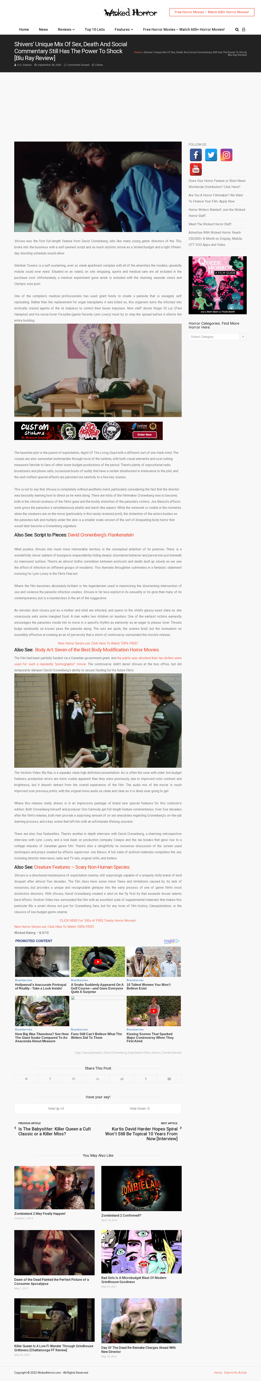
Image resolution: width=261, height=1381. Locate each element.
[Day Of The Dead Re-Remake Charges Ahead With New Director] (141, 1321)
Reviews (64, 29)
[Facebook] (50, 1079)
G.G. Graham (24, 64)
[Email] (169, 1079)
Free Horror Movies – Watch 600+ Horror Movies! (212, 12)
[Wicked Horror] (130, 12)
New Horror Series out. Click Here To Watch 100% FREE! (98, 643)
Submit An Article (235, 1372)
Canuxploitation (92, 1052)
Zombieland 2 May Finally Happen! (39, 1214)
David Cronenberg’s (100, 535)
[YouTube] (195, 169)
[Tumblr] (145, 1079)
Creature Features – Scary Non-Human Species (81, 867)
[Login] (243, 29)
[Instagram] (226, 154)
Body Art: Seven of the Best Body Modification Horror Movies (97, 650)
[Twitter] (26, 1079)
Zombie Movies (172, 1052)
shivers (156, 1052)
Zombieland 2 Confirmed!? (121, 1215)
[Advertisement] (130, 102)
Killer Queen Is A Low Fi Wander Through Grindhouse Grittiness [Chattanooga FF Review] (53, 1348)
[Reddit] (121, 1079)
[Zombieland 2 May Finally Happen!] (54, 1187)
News (43, 29)
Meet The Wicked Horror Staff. (210, 224)
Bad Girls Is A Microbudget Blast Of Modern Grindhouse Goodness (133, 1280)
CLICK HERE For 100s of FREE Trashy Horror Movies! (98, 920)
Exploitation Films (139, 1052)
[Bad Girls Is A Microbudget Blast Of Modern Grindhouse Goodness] (141, 1251)
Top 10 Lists (95, 29)
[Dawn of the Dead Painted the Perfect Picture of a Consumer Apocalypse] (54, 1252)
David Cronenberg (115, 1052)
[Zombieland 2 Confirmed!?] (141, 1188)
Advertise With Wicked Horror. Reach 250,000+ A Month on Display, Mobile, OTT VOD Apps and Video (215, 239)
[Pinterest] (74, 1079)
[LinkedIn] (98, 1079)
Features (122, 29)
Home (24, 29)
